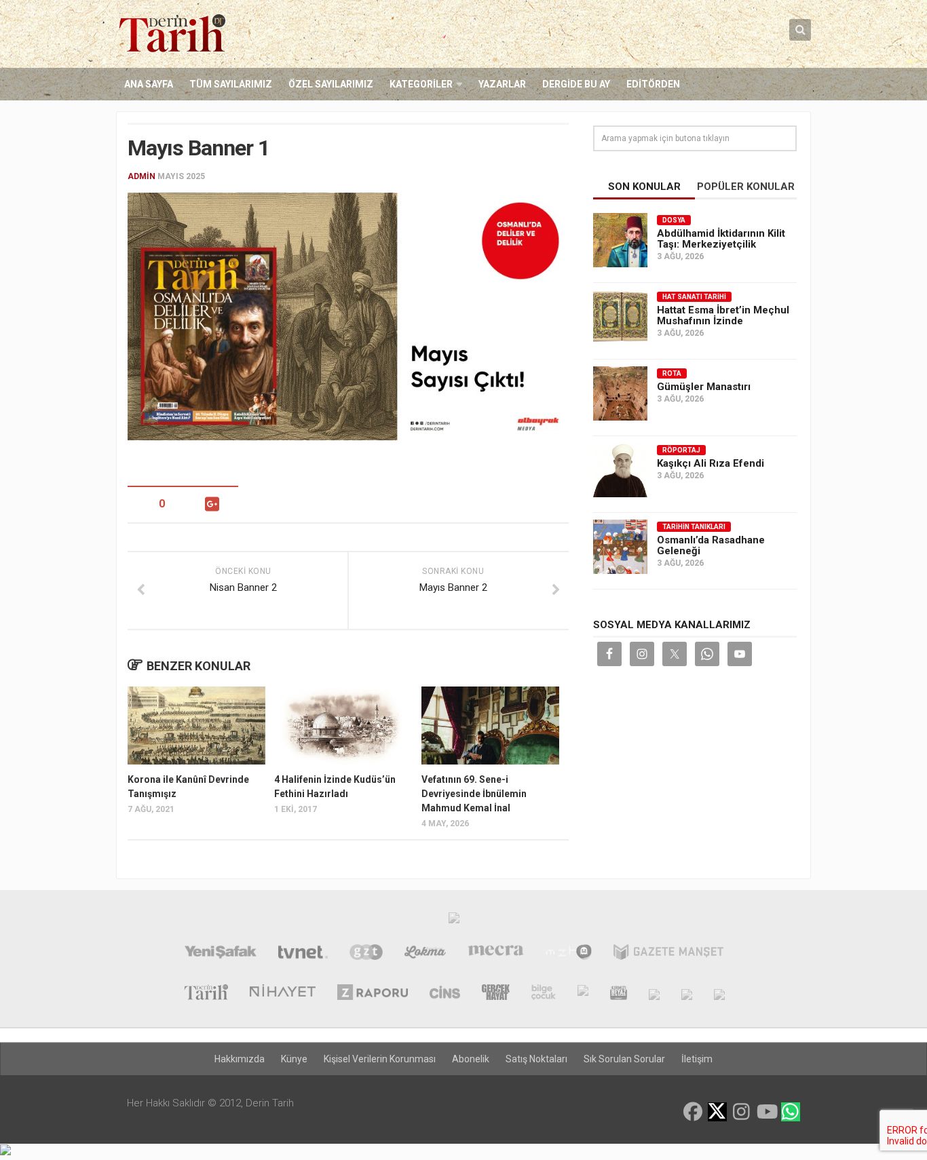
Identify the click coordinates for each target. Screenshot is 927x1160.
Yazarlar (502, 84)
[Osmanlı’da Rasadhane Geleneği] (620, 547)
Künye (294, 1058)
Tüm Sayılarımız (230, 84)
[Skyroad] (654, 993)
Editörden (653, 84)
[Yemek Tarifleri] (425, 953)
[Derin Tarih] (205, 993)
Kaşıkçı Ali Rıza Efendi (710, 463)
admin (141, 176)
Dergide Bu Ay (576, 84)
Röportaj (681, 450)
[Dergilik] (686, 993)
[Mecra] (496, 953)
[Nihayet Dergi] (283, 993)
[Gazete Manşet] (668, 953)
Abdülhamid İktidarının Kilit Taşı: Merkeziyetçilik (721, 238)
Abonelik (470, 1058)
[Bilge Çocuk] (543, 993)
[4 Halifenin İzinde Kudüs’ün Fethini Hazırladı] (343, 725)
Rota (671, 373)
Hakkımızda (239, 1058)
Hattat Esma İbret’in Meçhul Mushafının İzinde (723, 315)
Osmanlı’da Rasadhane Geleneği (711, 545)
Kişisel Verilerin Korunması (380, 1058)
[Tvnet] (303, 953)
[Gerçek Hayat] (496, 993)
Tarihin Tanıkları (693, 526)
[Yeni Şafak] (220, 953)
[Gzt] (366, 953)
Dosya (673, 220)
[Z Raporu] (372, 993)
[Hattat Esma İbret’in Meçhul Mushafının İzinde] (620, 317)
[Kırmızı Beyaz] (618, 993)
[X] (717, 1113)
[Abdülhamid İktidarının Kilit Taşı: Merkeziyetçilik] (620, 240)
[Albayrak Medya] (454, 921)
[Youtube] (766, 1111)
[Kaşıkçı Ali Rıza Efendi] (620, 470)
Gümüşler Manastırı (704, 387)
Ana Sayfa (148, 84)
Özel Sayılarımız (330, 84)
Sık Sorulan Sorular (624, 1058)
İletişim (697, 1058)
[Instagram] (741, 1111)
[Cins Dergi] (445, 993)
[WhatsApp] (790, 1111)
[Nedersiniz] (719, 993)
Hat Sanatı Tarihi (694, 297)
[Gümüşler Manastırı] (620, 393)
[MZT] (568, 953)
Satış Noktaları (536, 1058)
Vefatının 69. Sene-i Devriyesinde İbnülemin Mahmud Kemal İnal (474, 793)
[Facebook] (692, 1111)
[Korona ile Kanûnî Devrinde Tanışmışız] (196, 725)
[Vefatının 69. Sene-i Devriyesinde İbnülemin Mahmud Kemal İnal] (490, 725)
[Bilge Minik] (583, 993)
